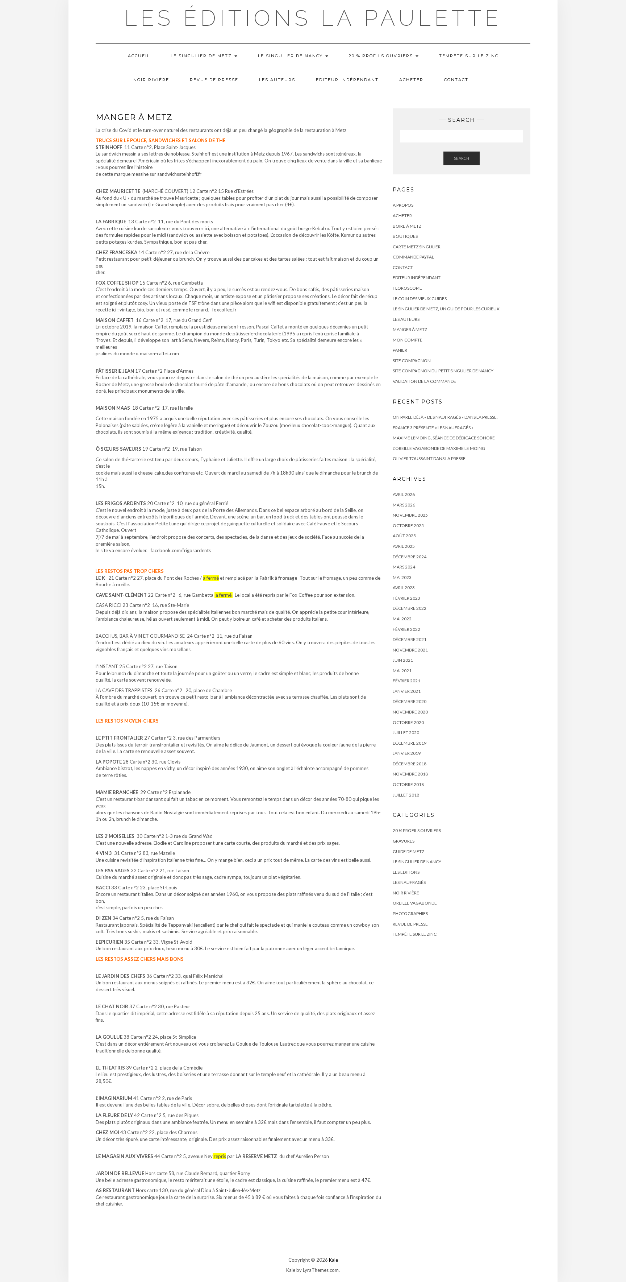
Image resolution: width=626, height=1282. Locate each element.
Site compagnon (412, 360)
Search (461, 158)
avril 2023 (404, 587)
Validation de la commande (424, 381)
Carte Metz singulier (417, 246)
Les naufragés (409, 882)
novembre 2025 (410, 515)
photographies (410, 913)
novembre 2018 (410, 774)
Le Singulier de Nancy (291, 55)
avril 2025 (404, 546)
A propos (403, 205)
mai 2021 (402, 670)
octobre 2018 (408, 784)
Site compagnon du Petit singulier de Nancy (443, 370)
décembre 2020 (409, 701)
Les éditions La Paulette (313, 18)
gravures (403, 841)
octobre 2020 (408, 722)
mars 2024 (404, 567)
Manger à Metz (410, 329)
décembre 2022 (409, 608)
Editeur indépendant (347, 79)
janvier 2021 (407, 691)
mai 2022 (402, 618)
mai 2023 (402, 577)
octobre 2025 (408, 525)
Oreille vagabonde (415, 903)
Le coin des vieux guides (420, 298)
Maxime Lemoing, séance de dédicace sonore (444, 438)
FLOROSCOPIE (407, 288)
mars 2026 (404, 505)
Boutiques (405, 236)
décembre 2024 (409, 556)
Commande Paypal (413, 257)
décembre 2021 (409, 639)
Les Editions (406, 872)
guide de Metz (408, 851)
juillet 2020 (406, 732)
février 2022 (406, 629)
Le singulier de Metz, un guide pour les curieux (446, 308)
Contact (456, 79)
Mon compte (407, 340)
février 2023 (406, 598)
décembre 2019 (409, 743)
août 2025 (404, 535)
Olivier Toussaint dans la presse (429, 458)
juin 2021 (403, 660)
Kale (333, 1260)
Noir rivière (151, 79)
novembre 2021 (410, 650)
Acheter (411, 79)
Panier (400, 350)
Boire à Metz (407, 226)
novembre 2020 (410, 712)
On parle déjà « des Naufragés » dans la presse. (445, 417)
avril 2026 (404, 494)
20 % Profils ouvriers (382, 55)
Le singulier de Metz (202, 55)
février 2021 (406, 680)
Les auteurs (277, 79)
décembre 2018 (409, 763)
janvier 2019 (407, 753)
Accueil (139, 55)
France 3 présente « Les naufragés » (433, 427)
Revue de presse (214, 79)
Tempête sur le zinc (468, 55)
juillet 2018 (406, 795)
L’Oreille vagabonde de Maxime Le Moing (439, 448)
